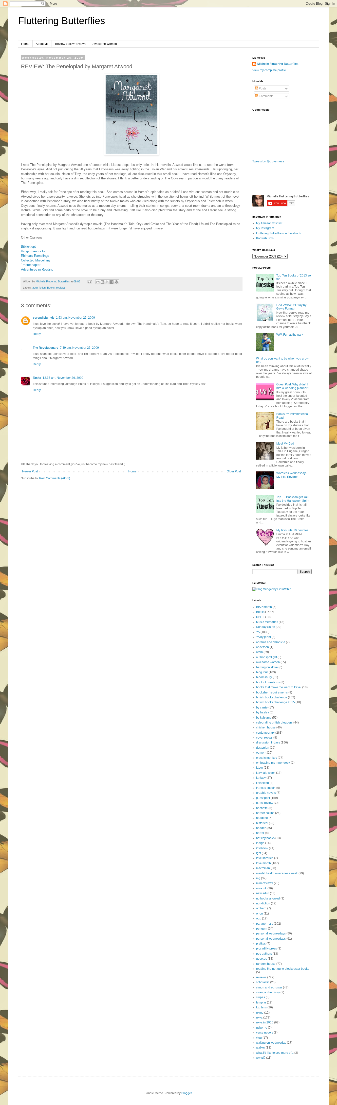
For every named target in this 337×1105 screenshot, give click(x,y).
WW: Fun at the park (289, 334)
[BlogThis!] (102, 281)
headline (262, 818)
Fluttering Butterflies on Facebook (278, 233)
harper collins (265, 813)
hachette (262, 808)
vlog (259, 1037)
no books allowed (268, 898)
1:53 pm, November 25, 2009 (75, 317)
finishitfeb (262, 783)
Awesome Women (105, 44)
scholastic (262, 982)
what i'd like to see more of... (275, 1052)
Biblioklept (28, 246)
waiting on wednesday (271, 1042)
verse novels (264, 1032)
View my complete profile (269, 70)
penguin (261, 928)
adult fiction (39, 287)
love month (263, 863)
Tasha (37, 378)
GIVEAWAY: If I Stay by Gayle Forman (291, 306)
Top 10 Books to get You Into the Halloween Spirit (292, 498)
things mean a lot (33, 251)
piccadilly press (266, 948)
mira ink (261, 888)
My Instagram (265, 228)
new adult (262, 893)
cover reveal (264, 737)
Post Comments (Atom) (54, 478)
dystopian (262, 747)
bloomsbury (264, 677)
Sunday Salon (265, 627)
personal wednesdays (271, 933)
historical (262, 823)
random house (266, 964)
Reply (37, 334)
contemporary (265, 732)
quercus (261, 958)
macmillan (263, 868)
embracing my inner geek (273, 762)
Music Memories (267, 622)
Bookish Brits (265, 238)
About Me (42, 44)
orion (259, 913)
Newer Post (30, 471)
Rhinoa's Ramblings (35, 256)
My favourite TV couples (292, 530)
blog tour (262, 672)
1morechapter (30, 265)
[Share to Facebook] (111, 281)
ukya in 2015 (264, 1022)
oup (258, 918)
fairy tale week (265, 773)
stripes (260, 997)
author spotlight (266, 657)
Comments (265, 96)
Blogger (186, 1093)
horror (260, 833)
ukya (259, 1017)
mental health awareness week (277, 873)
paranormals (264, 923)
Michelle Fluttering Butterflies (278, 64)
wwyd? (260, 1057)
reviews (61, 287)
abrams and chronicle (270, 642)
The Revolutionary (45, 347)
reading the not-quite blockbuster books (282, 968)
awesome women (268, 662)
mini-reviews (264, 883)
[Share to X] (107, 281)
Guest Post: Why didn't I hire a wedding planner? (292, 386)
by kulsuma (263, 717)
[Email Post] (89, 281)
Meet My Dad (285, 443)
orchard (261, 908)
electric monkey (266, 758)
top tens (261, 1007)
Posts (262, 88)
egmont (261, 752)
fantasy (261, 777)
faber (259, 767)
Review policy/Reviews (70, 44)
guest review (264, 803)
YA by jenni (263, 637)
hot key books (265, 838)
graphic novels (266, 792)
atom (259, 652)
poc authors (264, 953)
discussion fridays (268, 742)
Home (25, 44)
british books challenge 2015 (275, 702)
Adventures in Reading (37, 269)
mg (258, 878)
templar (261, 1002)
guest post (263, 798)
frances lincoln (266, 788)
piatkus (261, 943)
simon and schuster (269, 987)
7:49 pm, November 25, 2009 (79, 347)
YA (258, 632)
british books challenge (271, 697)
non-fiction (263, 903)
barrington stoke (267, 667)
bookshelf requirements (272, 692)
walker (260, 1047)
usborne (261, 1027)
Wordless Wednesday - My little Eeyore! (291, 474)
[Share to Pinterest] (116, 281)
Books (51, 287)
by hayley (262, 712)
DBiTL (260, 617)
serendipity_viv (44, 317)
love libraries (264, 858)
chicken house (266, 727)
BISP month (264, 607)
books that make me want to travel (278, 687)
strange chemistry (268, 992)
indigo (260, 843)
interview (262, 848)
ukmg (259, 1012)
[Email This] (97, 281)
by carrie (262, 707)
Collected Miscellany (36, 260)
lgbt (258, 853)
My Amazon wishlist (269, 223)
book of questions (268, 682)
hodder (261, 828)
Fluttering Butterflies (61, 20)
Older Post (234, 471)
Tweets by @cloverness (268, 161)
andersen (262, 647)
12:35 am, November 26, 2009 (63, 378)
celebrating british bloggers (274, 722)
